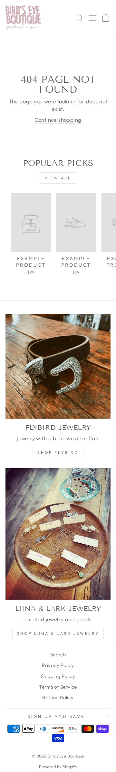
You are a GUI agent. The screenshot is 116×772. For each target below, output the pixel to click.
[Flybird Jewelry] (58, 366)
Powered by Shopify (58, 766)
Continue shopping (57, 119)
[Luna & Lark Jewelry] (58, 534)
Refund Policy (57, 697)
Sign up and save (56, 716)
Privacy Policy (58, 665)
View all (58, 178)
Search (58, 655)
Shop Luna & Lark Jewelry (58, 633)
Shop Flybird (57, 452)
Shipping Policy (58, 676)
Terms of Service (58, 687)
